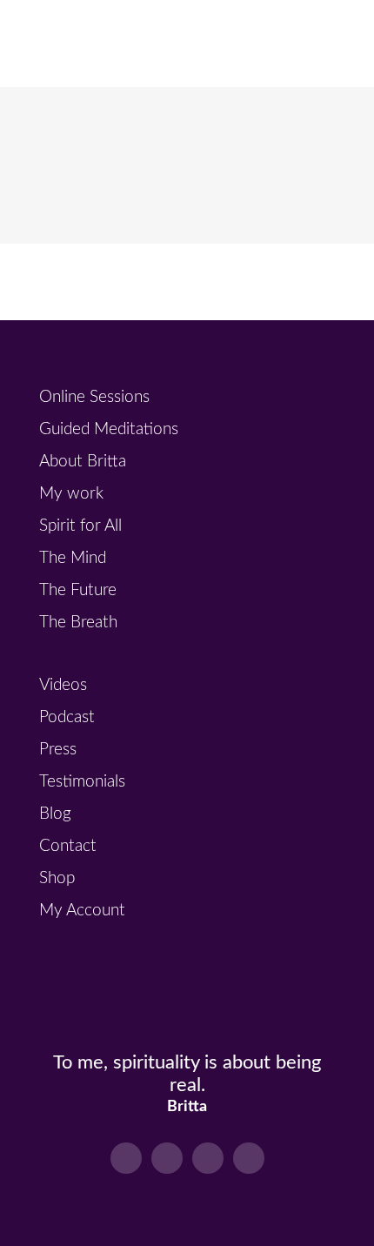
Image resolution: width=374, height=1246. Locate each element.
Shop (57, 878)
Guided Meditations (108, 429)
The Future (78, 590)
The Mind (72, 558)
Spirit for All (80, 526)
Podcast (67, 717)
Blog (55, 814)
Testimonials (82, 782)
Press (58, 749)
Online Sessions (94, 397)
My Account (82, 910)
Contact (68, 846)
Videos (63, 685)
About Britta (82, 461)
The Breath (78, 622)
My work (71, 494)
